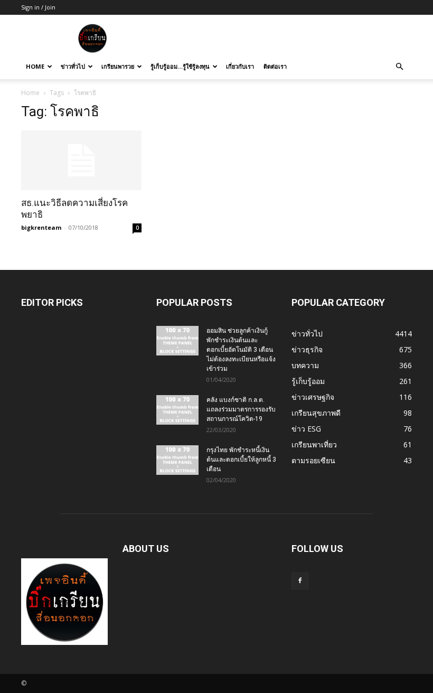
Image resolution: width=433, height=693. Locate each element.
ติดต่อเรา (275, 66)
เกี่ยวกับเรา (240, 66)
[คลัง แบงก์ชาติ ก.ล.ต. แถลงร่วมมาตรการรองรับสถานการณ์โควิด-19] (177, 410)
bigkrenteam (41, 227)
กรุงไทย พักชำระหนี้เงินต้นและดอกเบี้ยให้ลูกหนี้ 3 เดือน (241, 459)
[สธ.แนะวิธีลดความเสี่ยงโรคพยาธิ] (81, 160)
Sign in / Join (38, 7)
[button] (399, 67)
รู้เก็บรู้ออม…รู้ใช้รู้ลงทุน (180, 66)
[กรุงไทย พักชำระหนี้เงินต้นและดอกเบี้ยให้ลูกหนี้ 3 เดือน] (177, 460)
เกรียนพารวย (117, 66)
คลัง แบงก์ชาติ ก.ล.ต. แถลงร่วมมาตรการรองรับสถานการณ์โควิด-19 (241, 409)
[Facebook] (299, 581)
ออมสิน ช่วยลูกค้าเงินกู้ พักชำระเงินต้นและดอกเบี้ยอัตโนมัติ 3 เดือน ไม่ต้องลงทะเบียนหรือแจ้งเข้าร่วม (241, 349)
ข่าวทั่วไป (73, 66)
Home (35, 66)
